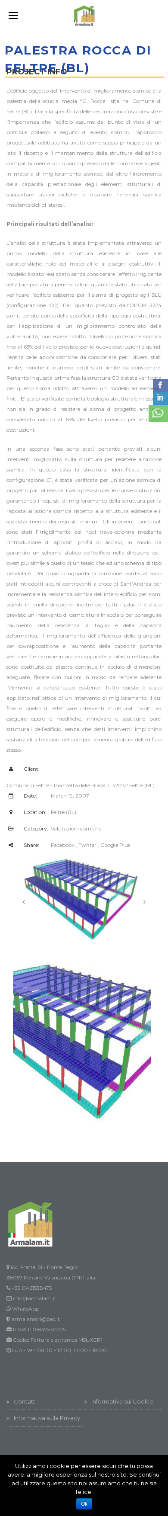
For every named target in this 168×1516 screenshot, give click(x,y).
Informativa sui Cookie (122, 1401)
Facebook (63, 845)
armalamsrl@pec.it (36, 1319)
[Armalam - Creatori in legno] (84, 15)
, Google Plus (114, 845)
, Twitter (86, 845)
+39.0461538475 (32, 1288)
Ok (84, 1504)
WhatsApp (25, 1308)
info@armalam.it (34, 1298)
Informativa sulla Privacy (47, 1417)
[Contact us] (158, 413)
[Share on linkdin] (160, 398)
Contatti (25, 1401)
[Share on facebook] (160, 385)
